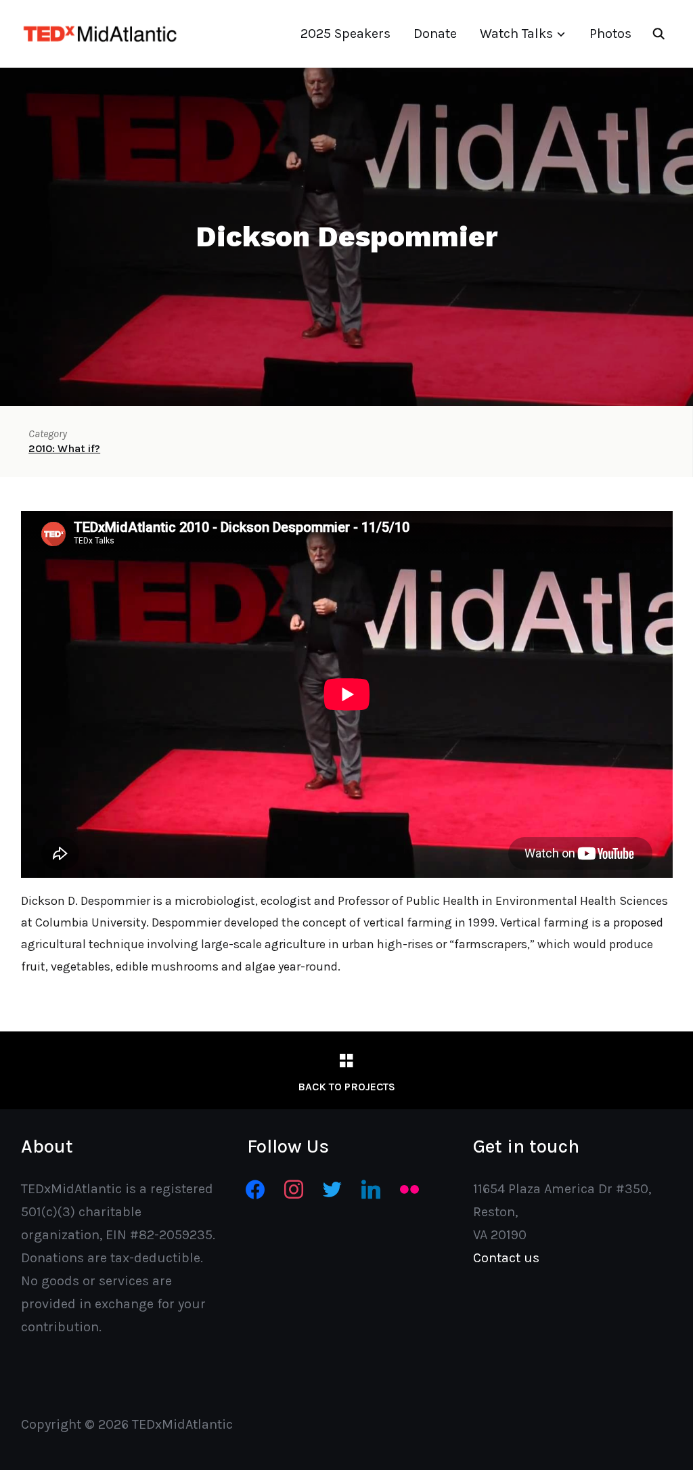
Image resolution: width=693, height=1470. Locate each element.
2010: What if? (64, 448)
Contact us (506, 1258)
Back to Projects (346, 1086)
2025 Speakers (345, 33)
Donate (435, 33)
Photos (610, 33)
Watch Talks (516, 33)
